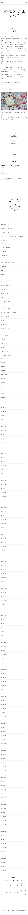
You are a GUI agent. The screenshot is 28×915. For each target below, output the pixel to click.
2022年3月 (3, 612)
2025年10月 (3, 446)
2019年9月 (3, 727)
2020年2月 (3, 708)
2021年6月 (3, 646)
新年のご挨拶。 (4, 374)
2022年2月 (3, 615)
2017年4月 (3, 839)
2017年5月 (3, 835)
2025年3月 (3, 473)
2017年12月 (3, 808)
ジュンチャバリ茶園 (5, 308)
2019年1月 (3, 758)
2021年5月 (3, 650)
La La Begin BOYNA (6, 247)
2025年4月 (3, 469)
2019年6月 (3, 739)
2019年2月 (3, 754)
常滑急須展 (3, 366)
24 (21, 890)
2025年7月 (3, 457)
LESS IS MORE (4, 251)
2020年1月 (3, 712)
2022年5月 (3, 604)
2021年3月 (3, 658)
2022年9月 (3, 589)
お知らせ (18, 28)
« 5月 (2, 895)
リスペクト (3, 339)
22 (14, 890)
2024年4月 (3, 515)
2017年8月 (3, 824)
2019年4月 (3, 747)
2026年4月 (3, 423)
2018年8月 (3, 777)
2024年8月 (3, 500)
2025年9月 (3, 450)
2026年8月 (3, 407)
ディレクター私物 (5, 316)
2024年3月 (3, 519)
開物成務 (3, 397)
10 (21, 885)
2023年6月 (3, 554)
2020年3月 (3, 704)
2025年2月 (3, 477)
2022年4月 (3, 608)
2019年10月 (3, 723)
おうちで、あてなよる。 (6, 285)
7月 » (25, 895)
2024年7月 (3, 504)
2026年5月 (3, 419)
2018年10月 (3, 770)
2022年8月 (3, 592)
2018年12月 (3, 762)
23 (17, 890)
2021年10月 (3, 631)
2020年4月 (3, 700)
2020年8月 (3, 685)
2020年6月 (3, 693)
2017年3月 (3, 843)
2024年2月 (3, 523)
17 (21, 888)
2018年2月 (3, 801)
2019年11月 (3, 720)
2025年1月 (3, 481)
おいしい (3, 281)
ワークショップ (4, 343)
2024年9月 (3, 496)
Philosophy (4, 266)
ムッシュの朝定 (4, 335)
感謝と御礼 (3, 370)
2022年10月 (4, 585)
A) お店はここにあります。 (7, 228)
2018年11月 (3, 766)
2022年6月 (3, 600)
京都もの (3, 347)
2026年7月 (3, 411)
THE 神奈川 (3, 270)
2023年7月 (3, 550)
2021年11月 (3, 627)
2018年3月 (3, 797)
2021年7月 (3, 643)
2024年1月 (3, 527)
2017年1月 (3, 851)
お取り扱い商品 (4, 289)
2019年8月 (3, 731)
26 (3, 892)
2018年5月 (3, 789)
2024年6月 (3, 507)
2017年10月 (3, 816)
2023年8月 (3, 546)
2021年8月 (3, 639)
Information (4, 244)
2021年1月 (3, 666)
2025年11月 (3, 442)
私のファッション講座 (6, 386)
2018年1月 (3, 805)
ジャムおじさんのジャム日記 (7, 305)
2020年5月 (3, 697)
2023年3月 (3, 565)
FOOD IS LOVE (4, 240)
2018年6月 (3, 785)
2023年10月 (4, 538)
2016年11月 (3, 859)
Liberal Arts (4, 255)
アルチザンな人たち (5, 301)
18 (25, 888)
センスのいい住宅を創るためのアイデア (10, 312)
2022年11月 (3, 581)
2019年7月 (3, 735)
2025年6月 (3, 461)
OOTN (14, 154)
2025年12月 (3, 438)
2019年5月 (3, 743)
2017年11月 (3, 812)
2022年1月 (3, 619)
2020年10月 (4, 677)
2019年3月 (3, 751)
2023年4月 (3, 561)
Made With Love (5, 259)
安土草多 (3, 362)
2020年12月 (4, 669)
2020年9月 (3, 681)
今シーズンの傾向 (5, 351)
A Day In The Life (5, 225)
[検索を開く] (26, 2)
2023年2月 (3, 569)
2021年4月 (3, 654)
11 (25, 885)
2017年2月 (3, 847)
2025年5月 (3, 465)
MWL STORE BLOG (14, 13)
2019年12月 (3, 716)
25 (25, 890)
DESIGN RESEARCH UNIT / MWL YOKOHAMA (12, 236)
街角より (3, 393)
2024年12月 (4, 484)
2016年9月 (3, 866)
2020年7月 (3, 689)
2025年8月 (3, 453)
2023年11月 (3, 535)
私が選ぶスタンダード (6, 382)
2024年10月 (4, 492)
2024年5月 (3, 511)
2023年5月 (3, 558)
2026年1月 (3, 434)
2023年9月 (3, 542)
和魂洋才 (3, 359)
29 (14, 892)
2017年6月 (3, 831)
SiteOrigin (23, 910)
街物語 (2, 389)
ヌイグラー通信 (4, 324)
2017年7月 (3, 828)
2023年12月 (4, 531)
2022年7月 (3, 596)
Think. (2, 274)
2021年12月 (3, 623)
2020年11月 (3, 673)
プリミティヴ (4, 332)
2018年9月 (3, 774)
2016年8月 (3, 870)
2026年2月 (3, 430)
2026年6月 (3, 415)
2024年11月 (3, 488)
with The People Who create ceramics (10, 278)
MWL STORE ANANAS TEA (7, 262)
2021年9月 (3, 635)
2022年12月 (4, 577)
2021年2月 (3, 662)
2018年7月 (3, 781)
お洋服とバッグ (4, 293)
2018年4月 (3, 793)
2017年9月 (3, 820)
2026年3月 (3, 427)
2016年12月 (3, 855)
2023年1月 (3, 573)
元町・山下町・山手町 (6, 355)
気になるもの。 (4, 378)
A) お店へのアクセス (5, 232)
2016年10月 (3, 862)
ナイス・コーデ (4, 320)
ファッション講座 (5, 328)
